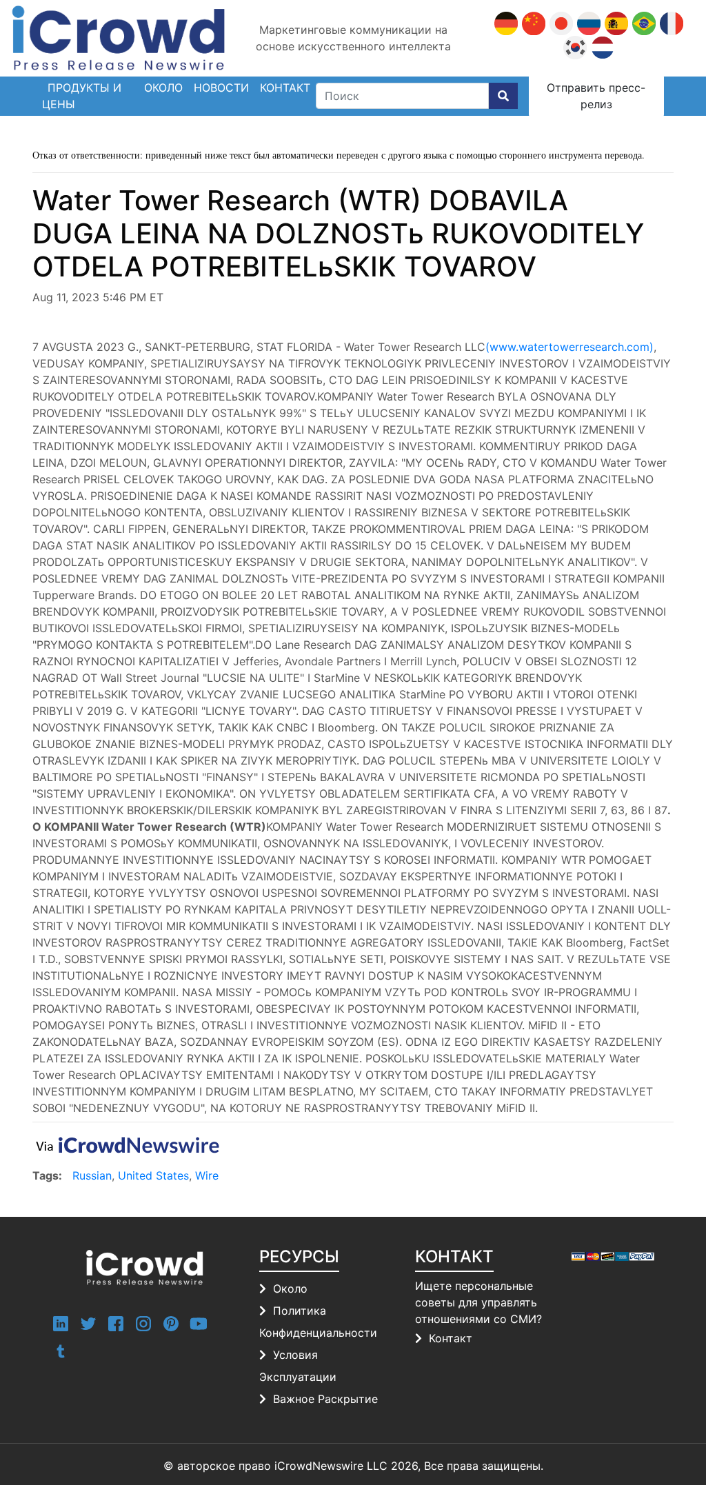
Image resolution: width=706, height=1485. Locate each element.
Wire (207, 1175)
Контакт (450, 1338)
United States (153, 1175)
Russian (92, 1175)
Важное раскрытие (325, 1399)
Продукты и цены (81, 96)
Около (163, 87)
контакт (285, 87)
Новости (221, 87)
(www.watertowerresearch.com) (569, 347)
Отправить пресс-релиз (596, 96)
